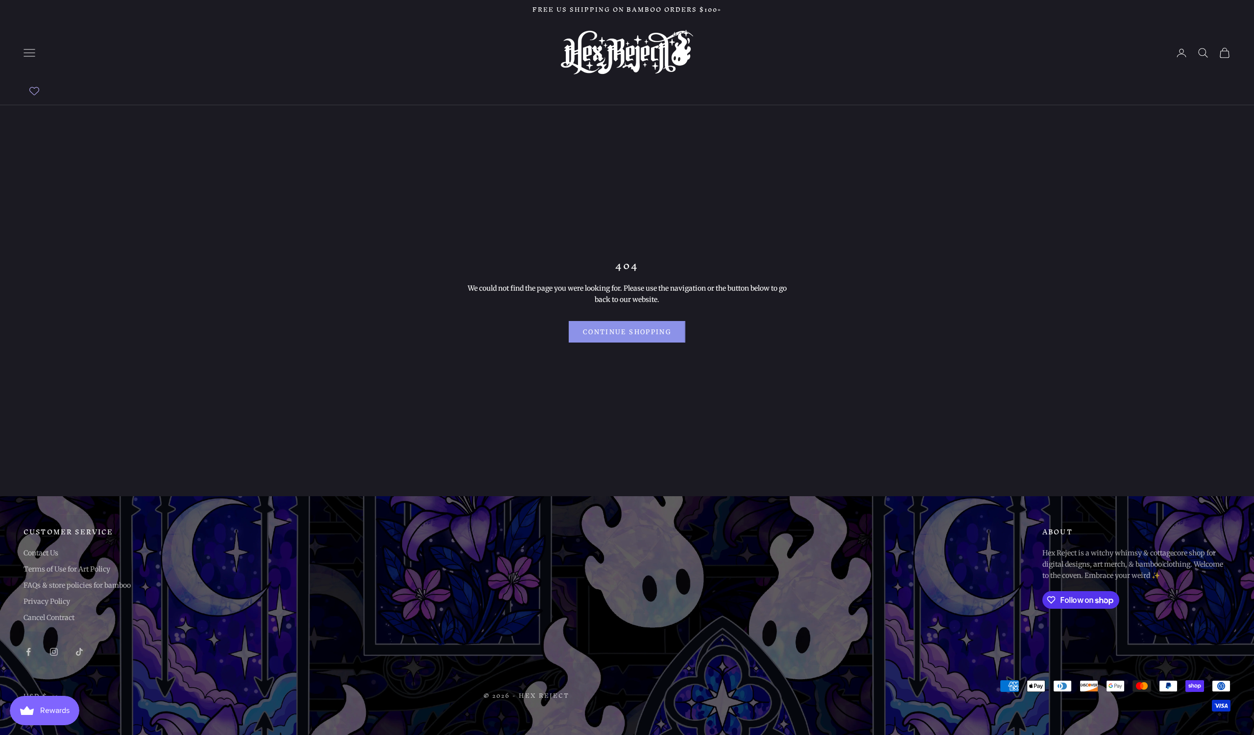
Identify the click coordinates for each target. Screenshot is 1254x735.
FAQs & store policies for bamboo (77, 585)
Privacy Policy (47, 601)
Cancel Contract (49, 617)
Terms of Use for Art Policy (67, 569)
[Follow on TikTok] (79, 652)
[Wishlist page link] (34, 91)
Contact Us (41, 553)
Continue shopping (627, 332)
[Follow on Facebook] (28, 652)
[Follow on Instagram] (54, 652)
